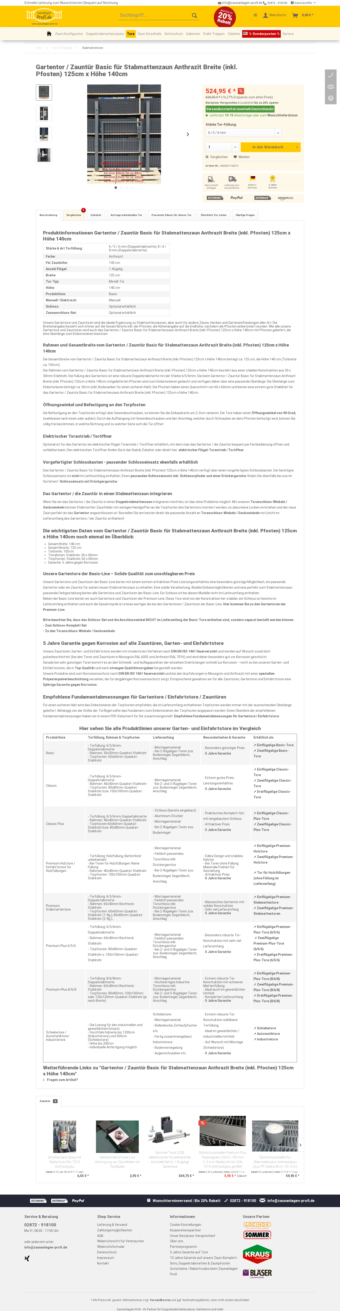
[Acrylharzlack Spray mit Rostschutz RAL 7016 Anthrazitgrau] (65, 1137)
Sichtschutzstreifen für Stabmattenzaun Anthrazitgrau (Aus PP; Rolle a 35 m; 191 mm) (275, 1162)
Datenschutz (107, 1252)
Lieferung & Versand (112, 1225)
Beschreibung (48, 215)
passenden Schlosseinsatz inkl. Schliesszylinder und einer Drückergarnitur (188, 476)
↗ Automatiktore (266, 1034)
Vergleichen (219, 157)
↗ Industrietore (265, 1039)
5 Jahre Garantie (218, 753)
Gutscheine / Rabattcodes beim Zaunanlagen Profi (204, 1271)
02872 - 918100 (276, 3)
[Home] (49, 33)
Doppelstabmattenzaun (134, 502)
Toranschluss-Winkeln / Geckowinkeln (230, 513)
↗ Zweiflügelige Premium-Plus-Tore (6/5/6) (268, 943)
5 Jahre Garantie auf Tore (189, 1252)
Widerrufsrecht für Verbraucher (120, 1241)
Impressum (105, 1258)
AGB (100, 1236)
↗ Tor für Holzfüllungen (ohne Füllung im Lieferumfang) (271, 878)
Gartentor (81, 513)
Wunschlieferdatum (282, 115)
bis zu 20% (261, 102)
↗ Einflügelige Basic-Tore (273, 745)
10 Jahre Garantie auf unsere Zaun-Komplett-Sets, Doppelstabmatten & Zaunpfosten (204, 1260)
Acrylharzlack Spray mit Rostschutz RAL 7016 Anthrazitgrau (64, 1162)
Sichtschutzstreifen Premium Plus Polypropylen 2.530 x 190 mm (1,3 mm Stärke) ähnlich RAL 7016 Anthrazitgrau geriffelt (222, 1160)
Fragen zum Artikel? (62, 1080)
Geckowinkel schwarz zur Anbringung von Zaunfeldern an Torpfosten (117, 1162)
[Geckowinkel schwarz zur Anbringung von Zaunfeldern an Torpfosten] (117, 1137)
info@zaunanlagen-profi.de (45, 1247)
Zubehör (95, 215)
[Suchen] (194, 15)
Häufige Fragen (245, 215)
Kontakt (103, 1263)
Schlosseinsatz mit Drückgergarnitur (88, 481)
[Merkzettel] (253, 15)
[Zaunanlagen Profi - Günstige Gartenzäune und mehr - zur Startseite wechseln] (44, 16)
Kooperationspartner (185, 1230)
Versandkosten (160, 1300)
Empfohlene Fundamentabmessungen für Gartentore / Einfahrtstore (226, 716)
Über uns (176, 1241)
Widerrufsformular (111, 1247)
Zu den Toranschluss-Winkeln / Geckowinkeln (80, 631)
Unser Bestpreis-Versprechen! (192, 1236)
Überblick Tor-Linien (213, 215)
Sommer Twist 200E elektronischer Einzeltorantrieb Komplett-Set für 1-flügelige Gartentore (170, 1160)
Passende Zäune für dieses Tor (171, 215)
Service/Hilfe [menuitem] (303, 3)
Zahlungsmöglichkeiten (114, 1230)
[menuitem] (158, 15)
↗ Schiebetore (264, 1028)
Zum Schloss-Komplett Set (66, 625)
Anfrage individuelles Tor (126, 215)
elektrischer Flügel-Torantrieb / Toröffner (211, 450)
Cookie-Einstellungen (185, 1225)
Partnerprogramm (183, 1247)
